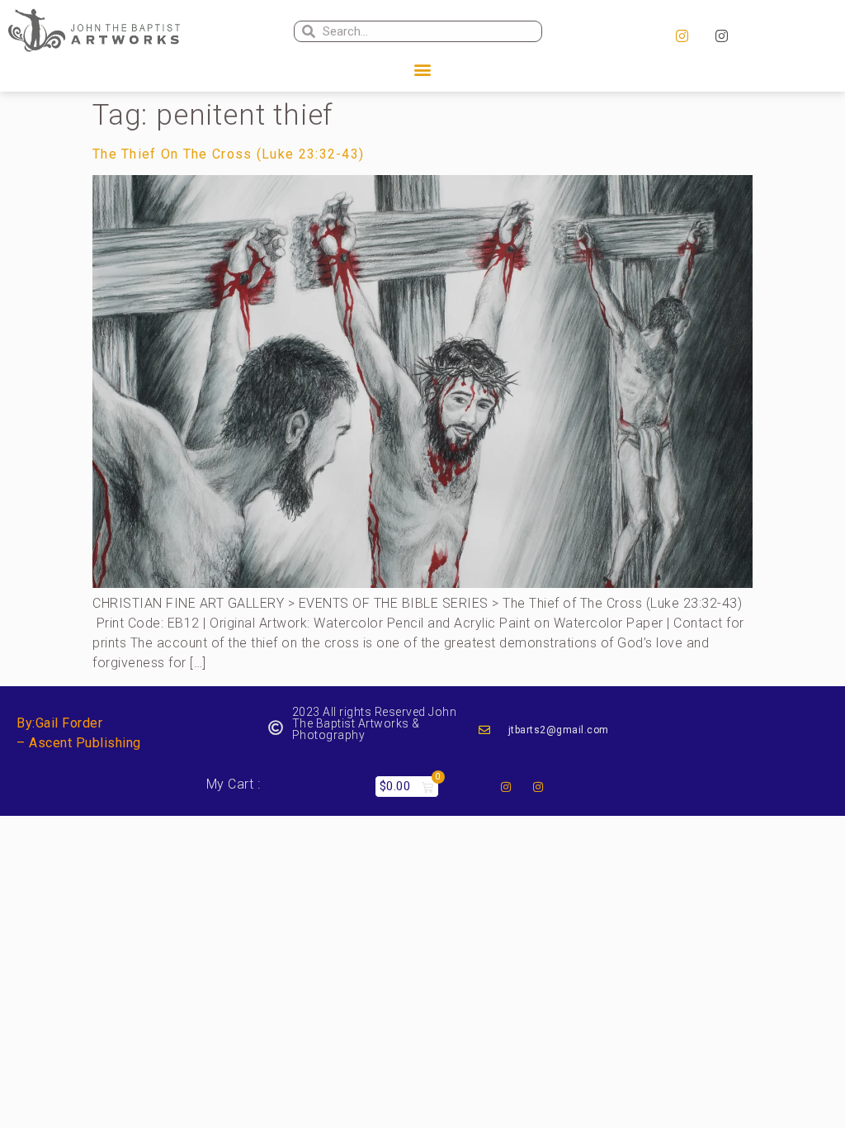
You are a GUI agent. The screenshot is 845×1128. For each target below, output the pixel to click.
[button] (422, 69)
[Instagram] (682, 36)
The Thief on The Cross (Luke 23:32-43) (228, 154)
